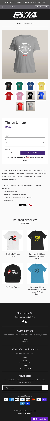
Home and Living (25, 368)
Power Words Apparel (28, 411)
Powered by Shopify (25, 413)
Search (25, 339)
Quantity (8, 149)
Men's (25, 358)
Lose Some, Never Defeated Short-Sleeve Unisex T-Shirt (37, 289)
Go (45, 388)
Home (19, 23)
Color (7, 133)
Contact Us (40, 419)
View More (25, 224)
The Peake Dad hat (12, 287)
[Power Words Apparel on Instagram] (26, 322)
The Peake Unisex (13, 254)
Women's (25, 360)
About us (25, 342)
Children (25, 365)
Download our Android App (25, 317)
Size (6, 139)
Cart (43, 7)
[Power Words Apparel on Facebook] (23, 322)
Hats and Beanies (25, 363)
